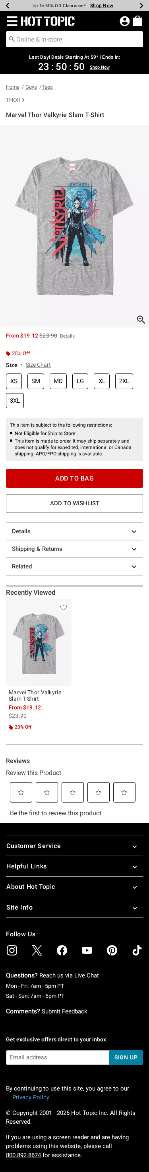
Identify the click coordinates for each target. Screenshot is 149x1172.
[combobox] (74, 39)
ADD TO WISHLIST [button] (74, 503)
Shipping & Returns (37, 548)
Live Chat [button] (86, 975)
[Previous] (7, 5)
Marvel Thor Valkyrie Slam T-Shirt (35, 695)
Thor (13, 100)
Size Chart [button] (38, 365)
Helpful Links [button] (26, 866)
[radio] (14, 381)
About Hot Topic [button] (30, 886)
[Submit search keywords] (12, 39)
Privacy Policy (30, 1097)
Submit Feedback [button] (64, 1011)
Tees (47, 87)
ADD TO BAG (74, 478)
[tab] (74, 226)
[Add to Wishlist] (63, 607)
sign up (126, 1057)
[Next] (141, 5)
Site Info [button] (19, 907)
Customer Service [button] (33, 846)
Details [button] (67, 336)
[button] (10, 21)
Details (21, 531)
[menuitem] (137, 21)
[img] (12, 950)
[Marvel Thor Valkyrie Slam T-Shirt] (39, 642)
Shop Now (101, 5)
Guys (31, 87)
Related (22, 566)
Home (12, 87)
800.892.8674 (23, 1155)
